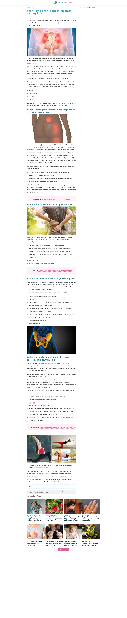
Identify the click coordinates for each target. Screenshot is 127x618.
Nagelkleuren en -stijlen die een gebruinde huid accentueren (90, 519)
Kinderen (66, 540)
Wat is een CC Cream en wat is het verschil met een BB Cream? (54, 543)
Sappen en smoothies (88, 540)
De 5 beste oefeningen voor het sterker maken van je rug (57, 427)
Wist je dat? (48, 540)
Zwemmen (32, 402)
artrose (62, 239)
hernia (35, 147)
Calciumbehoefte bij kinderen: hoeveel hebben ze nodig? (71, 543)
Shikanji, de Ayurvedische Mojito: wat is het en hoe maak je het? (90, 543)
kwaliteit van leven (61, 482)
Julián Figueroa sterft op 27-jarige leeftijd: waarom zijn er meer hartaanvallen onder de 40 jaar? (73, 519)
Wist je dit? (34, 7)
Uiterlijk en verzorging (33, 515)
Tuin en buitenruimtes (51, 515)
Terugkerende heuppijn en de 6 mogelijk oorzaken (56, 199)
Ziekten (66, 515)
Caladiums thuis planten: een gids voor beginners (53, 519)
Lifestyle (29, 7)
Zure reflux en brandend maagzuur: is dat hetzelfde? (35, 543)
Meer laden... (63, 550)
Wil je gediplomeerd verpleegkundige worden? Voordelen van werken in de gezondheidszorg (35, 519)
